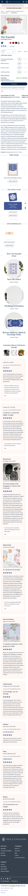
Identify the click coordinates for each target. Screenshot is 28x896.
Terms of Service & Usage (7, 888)
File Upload (3, 866)
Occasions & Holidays (6, 850)
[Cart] (26, 2)
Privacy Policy (4, 890)
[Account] (23, 2)
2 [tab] (13, 185)
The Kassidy (5, 365)
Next (25, 171)
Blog (16, 853)
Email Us (15, 881)
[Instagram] (10, 878)
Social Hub (17, 850)
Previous (2, 171)
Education (3, 855)
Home (2, 11)
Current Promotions (20, 857)
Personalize (14, 84)
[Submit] (25, 5)
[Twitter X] (4, 878)
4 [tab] (17, 185)
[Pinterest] (8, 878)
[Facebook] (6, 878)
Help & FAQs (4, 869)
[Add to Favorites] (21, 17)
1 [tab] (10, 185)
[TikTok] (2, 878)
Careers (17, 855)
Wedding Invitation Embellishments (15, 11)
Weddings (3, 848)
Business (3, 853)
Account (3, 864)
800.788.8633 (5, 881)
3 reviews (12, 46)
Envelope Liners (5, 12)
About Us (17, 848)
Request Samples (5, 871)
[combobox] (14, 5)
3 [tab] (15, 185)
